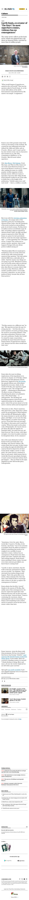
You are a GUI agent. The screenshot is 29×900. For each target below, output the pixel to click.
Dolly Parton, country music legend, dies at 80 (12, 801)
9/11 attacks (22, 381)
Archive (3, 841)
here (20, 719)
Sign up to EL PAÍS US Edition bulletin (11, 678)
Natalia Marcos (12, 694)
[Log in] (26, 9)
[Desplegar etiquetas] (27, 709)
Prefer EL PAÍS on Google (8, 80)
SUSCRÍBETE (22, 9)
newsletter (4, 826)
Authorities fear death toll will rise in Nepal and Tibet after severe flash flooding (13, 771)
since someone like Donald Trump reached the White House (14, 656)
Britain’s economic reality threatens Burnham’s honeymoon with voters (11, 784)
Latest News (4, 17)
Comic (2, 21)
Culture (4, 14)
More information (4, 715)
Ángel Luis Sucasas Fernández (14, 71)
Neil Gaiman (17, 163)
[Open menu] (2, 9)
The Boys (19, 709)
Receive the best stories (7, 830)
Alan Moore (8, 163)
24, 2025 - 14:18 (15, 72)
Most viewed (4, 790)
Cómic (2, 709)
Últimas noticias (5, 768)
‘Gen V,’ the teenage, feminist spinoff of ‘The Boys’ (17, 700)
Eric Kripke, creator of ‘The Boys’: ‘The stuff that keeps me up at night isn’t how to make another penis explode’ (18, 690)
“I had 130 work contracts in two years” (10, 808)
